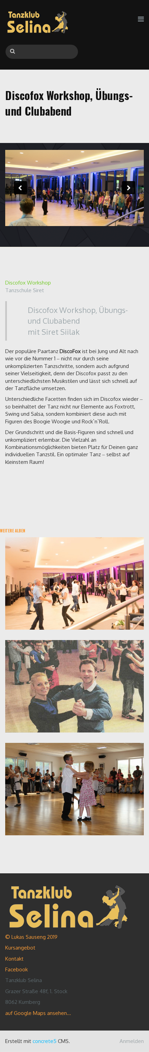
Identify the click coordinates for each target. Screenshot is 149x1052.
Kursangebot (20, 947)
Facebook (16, 969)
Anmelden (132, 1041)
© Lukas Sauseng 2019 (31, 937)
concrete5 (44, 1041)
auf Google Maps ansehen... (38, 1013)
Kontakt (14, 958)
